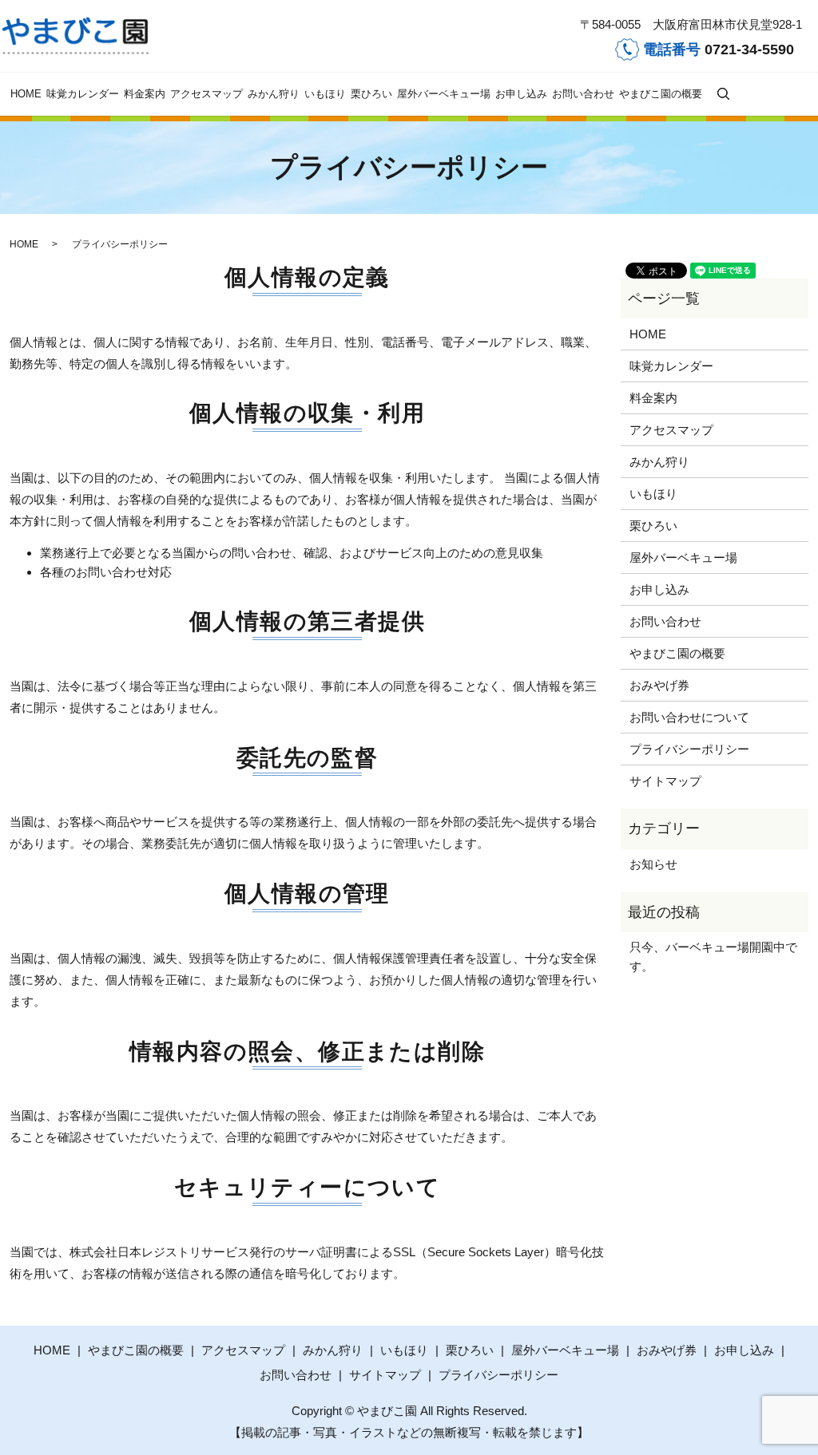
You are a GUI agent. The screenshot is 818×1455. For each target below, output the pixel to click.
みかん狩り (274, 94)
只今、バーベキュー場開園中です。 (713, 956)
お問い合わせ (583, 94)
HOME (26, 94)
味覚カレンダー (82, 94)
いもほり (325, 94)
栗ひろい (371, 94)
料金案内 (144, 94)
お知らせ (653, 864)
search (723, 94)
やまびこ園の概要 (660, 94)
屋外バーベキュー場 (443, 94)
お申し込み (521, 94)
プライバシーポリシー (689, 749)
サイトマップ (665, 781)
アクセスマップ (206, 94)
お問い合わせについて (689, 717)
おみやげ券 (659, 685)
